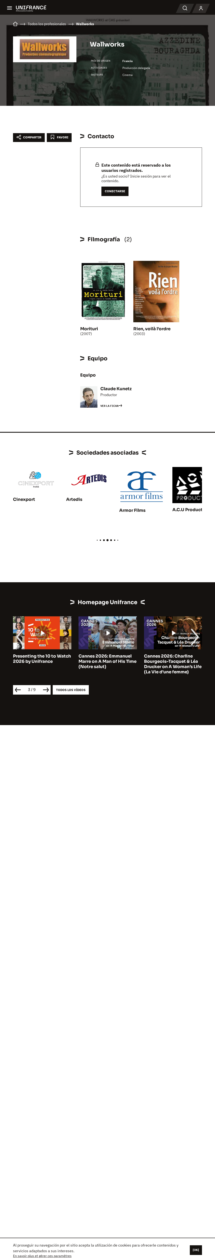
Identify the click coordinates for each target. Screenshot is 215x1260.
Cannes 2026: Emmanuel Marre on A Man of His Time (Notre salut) (42, 661)
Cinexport (24, 499)
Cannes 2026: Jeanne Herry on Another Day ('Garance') (167, 661)
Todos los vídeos (70, 690)
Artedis (74, 499)
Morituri (89, 329)
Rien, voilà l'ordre (151, 329)
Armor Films (132, 510)
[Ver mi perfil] (201, 8)
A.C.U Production (191, 509)
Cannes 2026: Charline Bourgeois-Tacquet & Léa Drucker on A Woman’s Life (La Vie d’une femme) (107, 664)
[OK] (196, 1250)
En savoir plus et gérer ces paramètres (42, 1256)
